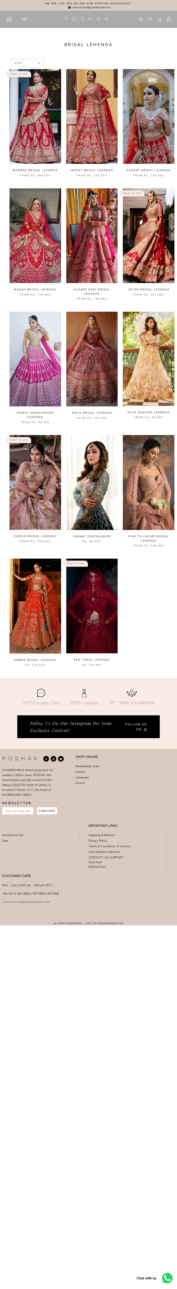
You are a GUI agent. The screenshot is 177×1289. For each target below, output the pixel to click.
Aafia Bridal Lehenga (92, 412)
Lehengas (82, 777)
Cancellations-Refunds (104, 852)
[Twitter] (61, 759)
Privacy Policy (97, 841)
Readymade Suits (88, 766)
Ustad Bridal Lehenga (149, 289)
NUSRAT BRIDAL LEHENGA (148, 170)
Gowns (80, 783)
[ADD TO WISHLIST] (56, 73)
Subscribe (47, 810)
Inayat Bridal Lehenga (92, 170)
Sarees (80, 772)
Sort (19, 63)
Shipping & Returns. (102, 835)
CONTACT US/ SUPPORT (106, 857)
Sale (5, 841)
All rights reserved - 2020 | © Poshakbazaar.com (88, 923)
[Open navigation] (9, 19)
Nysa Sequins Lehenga (149, 412)
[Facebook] (46, 759)
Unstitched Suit (12, 835)
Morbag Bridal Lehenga (35, 170)
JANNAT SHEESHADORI (92, 536)
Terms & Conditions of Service (109, 846)
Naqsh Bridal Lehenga (35, 289)
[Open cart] (169, 19)
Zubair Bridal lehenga (35, 536)
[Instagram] (53, 759)
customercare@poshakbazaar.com (91, 7)
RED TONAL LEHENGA (92, 659)
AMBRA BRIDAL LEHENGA (35, 660)
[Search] (141, 19)
